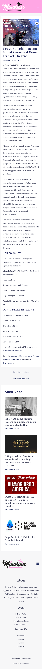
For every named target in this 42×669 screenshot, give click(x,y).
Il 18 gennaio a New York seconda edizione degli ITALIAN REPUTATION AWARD (19, 461)
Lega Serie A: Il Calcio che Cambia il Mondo (20, 539)
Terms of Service (21, 617)
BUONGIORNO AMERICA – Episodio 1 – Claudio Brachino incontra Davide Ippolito (20, 501)
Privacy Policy (21, 614)
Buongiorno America (11, 60)
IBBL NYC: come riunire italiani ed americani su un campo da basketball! (20, 421)
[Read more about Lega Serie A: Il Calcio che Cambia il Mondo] (21, 524)
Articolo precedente (21, 372)
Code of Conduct (21, 624)
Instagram (21, 646)
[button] (37, 563)
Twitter (21, 643)
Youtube (21, 639)
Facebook (21, 636)
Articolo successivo (21, 378)
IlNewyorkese (8, 363)
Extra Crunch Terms (21, 621)
